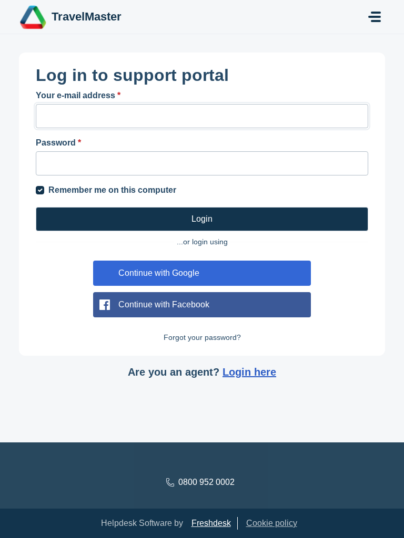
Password (58, 142)
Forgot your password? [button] (202, 337)
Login (202, 218)
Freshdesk (211, 523)
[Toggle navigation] (374, 16)
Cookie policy (271, 523)
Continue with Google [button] (158, 272)
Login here (249, 372)
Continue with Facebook (163, 304)
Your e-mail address (78, 95)
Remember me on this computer (112, 189)
